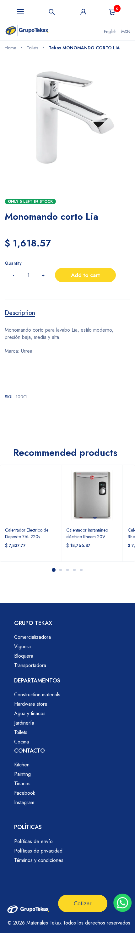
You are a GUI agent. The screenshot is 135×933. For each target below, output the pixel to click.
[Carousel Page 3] (67, 570)
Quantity (13, 263)
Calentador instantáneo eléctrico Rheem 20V (87, 533)
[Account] (83, 12)
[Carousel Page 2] (60, 570)
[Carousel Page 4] (74, 570)
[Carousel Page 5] (81, 570)
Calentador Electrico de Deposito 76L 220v (26, 533)
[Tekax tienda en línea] (27, 31)
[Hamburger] (20, 12)
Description (20, 313)
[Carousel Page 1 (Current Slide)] (54, 570)
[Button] (52, 12)
